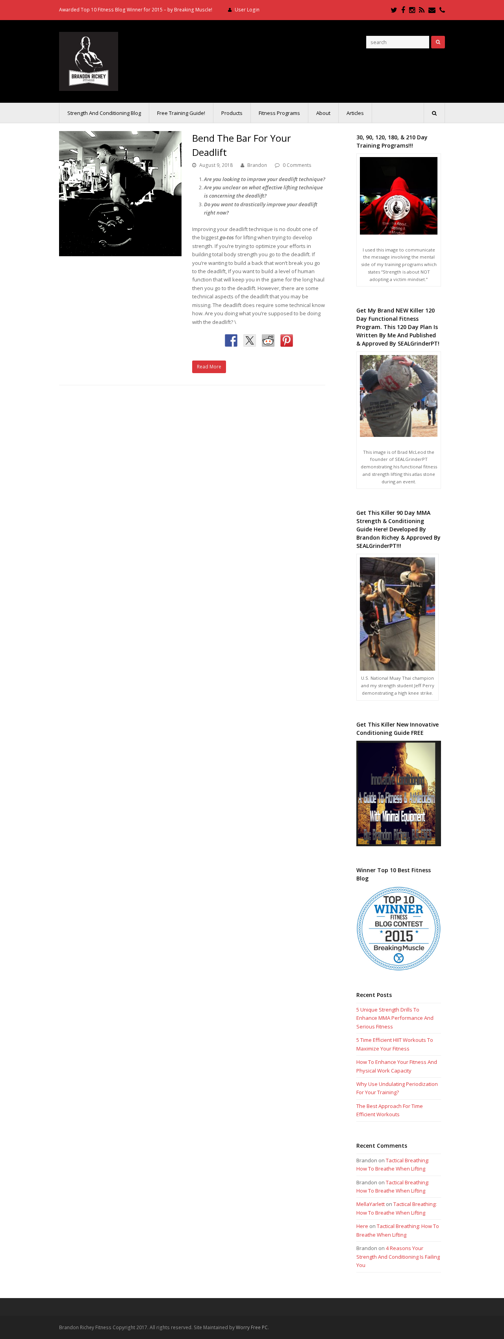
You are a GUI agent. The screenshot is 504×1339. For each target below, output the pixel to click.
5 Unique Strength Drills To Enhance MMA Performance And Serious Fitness (395, 1018)
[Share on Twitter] (249, 340)
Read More (209, 366)
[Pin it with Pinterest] (286, 340)
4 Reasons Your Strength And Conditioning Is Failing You (398, 1257)
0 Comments (297, 165)
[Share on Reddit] (268, 340)
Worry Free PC (252, 1327)
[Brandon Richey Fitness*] (88, 60)
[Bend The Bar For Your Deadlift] (120, 193)
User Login (247, 9)
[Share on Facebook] (231, 340)
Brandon (257, 165)
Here (362, 1226)
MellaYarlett (370, 1204)
